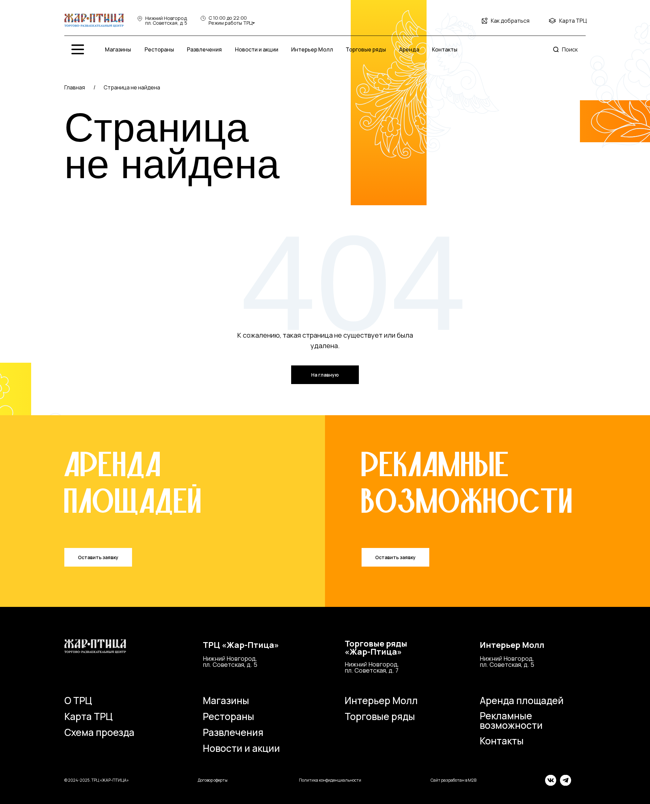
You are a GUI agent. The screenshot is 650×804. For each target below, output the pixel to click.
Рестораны (228, 716)
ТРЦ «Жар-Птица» (241, 644)
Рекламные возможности (511, 720)
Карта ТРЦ (573, 20)
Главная (74, 87)
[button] (98, 557)
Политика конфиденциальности (330, 780)
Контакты (502, 740)
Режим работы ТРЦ (231, 23)
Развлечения (233, 732)
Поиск (570, 49)
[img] (94, 20)
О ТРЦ (78, 700)
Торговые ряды (380, 716)
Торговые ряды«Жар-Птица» (376, 647)
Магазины (226, 700)
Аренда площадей (522, 700)
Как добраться (510, 20)
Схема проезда (99, 732)
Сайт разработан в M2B (453, 780)
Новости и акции (241, 748)
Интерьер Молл (512, 644)
